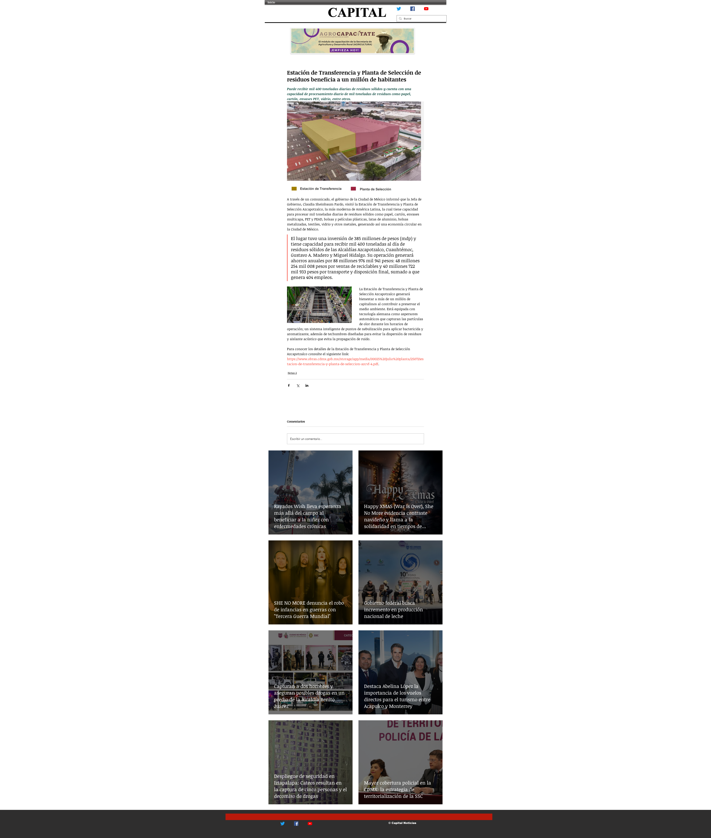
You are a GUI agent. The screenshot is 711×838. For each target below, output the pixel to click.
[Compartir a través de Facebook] (289, 385)
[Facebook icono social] (412, 8)
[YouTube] (426, 8)
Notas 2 (292, 373)
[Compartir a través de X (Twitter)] (298, 385)
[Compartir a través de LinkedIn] (307, 385)
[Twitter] (399, 8)
